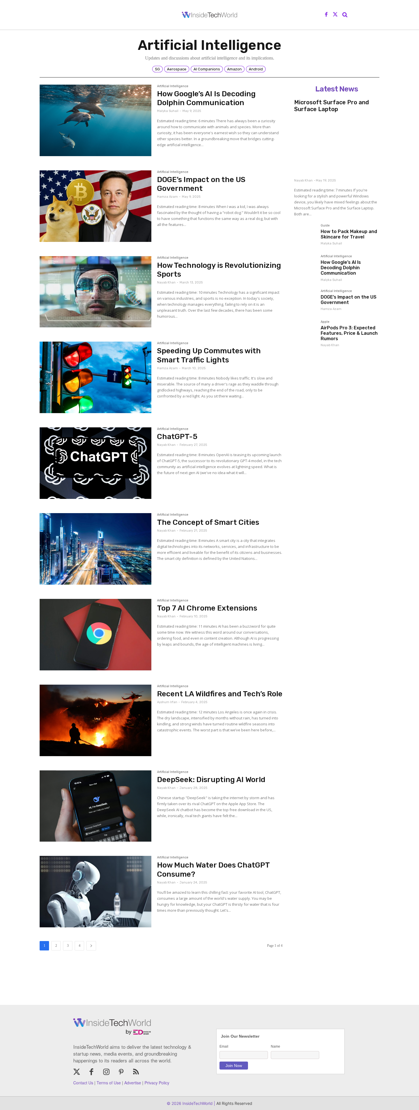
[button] (344, 14)
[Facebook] (326, 15)
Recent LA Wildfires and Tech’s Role (219, 693)
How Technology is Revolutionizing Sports (219, 270)
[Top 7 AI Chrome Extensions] (95, 634)
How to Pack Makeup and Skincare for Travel (349, 234)
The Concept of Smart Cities (208, 522)
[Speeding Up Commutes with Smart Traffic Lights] (95, 377)
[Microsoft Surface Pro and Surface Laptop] (336, 146)
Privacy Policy (157, 1082)
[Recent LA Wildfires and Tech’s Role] (95, 720)
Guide (325, 225)
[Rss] (136, 1072)
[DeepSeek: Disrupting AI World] (95, 806)
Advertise (132, 1082)
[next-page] (91, 945)
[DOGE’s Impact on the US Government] (95, 206)
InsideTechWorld (197, 1103)
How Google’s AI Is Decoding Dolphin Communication (206, 98)
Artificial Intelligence (172, 86)
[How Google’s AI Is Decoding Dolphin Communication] (95, 120)
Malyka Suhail (167, 111)
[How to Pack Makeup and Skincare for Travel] (305, 235)
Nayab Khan (166, 282)
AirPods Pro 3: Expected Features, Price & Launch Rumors (349, 333)
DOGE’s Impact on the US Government (201, 184)
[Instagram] (106, 1072)
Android (256, 69)
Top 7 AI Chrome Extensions (207, 608)
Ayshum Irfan (167, 702)
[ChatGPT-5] (95, 463)
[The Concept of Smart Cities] (95, 549)
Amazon (234, 69)
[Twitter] (335, 15)
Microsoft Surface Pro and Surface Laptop (331, 106)
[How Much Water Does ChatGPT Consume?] (95, 891)
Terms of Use (109, 1082)
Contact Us (83, 1082)
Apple (325, 322)
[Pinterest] (121, 1072)
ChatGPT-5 (177, 436)
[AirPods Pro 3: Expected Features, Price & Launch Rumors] (305, 331)
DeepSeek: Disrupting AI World (211, 779)
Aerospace (176, 69)
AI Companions (207, 69)
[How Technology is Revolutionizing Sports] (95, 292)
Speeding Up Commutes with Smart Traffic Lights (209, 355)
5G (157, 69)
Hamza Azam (167, 197)
